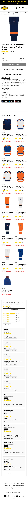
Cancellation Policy (18, 485)
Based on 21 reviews (8, 307)
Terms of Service (19, 488)
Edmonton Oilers (8, 12)
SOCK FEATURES (5, 77)
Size (3, 58)
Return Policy (8, 485)
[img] (14, 333)
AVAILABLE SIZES (5, 92)
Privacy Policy (20, 483)
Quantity (22, 58)
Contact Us (12, 483)
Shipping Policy (9, 488)
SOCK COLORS (5, 88)
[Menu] (25, 8)
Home (1, 12)
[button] (4, 51)
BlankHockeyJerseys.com (15, 492)
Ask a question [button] (14, 309)
